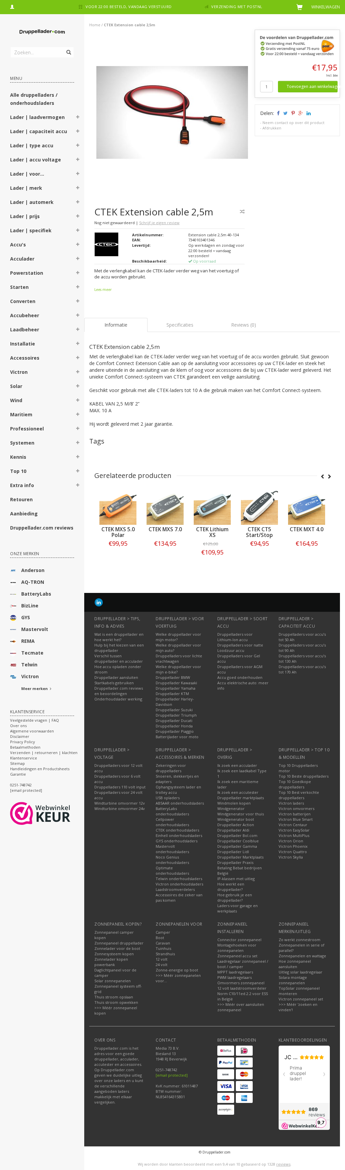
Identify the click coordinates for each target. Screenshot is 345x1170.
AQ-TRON (32, 582)
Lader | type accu (31, 145)
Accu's (18, 244)
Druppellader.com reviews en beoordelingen (118, 691)
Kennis (18, 457)
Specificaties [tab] (179, 325)
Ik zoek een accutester (237, 792)
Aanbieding (24, 513)
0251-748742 (21, 784)
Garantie (18, 774)
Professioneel (27, 428)
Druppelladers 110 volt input (120, 786)
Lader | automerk (32, 202)
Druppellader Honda (174, 725)
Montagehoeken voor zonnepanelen (236, 947)
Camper (163, 932)
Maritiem (21, 414)
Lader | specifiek (31, 230)
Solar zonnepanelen (112, 980)
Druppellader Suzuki (174, 709)
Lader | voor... (27, 174)
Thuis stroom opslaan (113, 996)
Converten (22, 301)
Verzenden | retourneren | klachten (43, 752)
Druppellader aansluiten (116, 677)
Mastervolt (34, 629)
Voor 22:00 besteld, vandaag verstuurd (129, 6)
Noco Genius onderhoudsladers (172, 859)
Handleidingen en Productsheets (39, 768)
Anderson (32, 570)
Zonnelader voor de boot (117, 948)
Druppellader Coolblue (238, 840)
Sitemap (17, 763)
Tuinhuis (163, 948)
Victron (19, 372)
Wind (16, 400)
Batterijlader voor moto (177, 736)
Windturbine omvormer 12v (119, 803)
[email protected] (172, 1075)
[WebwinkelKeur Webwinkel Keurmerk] (52, 813)
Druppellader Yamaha (175, 688)
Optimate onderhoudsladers (172, 870)
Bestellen (119, 557)
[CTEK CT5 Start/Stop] (213, 506)
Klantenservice (23, 757)
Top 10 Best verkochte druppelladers (299, 795)
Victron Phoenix (293, 846)
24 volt (161, 964)
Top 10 (18, 471)
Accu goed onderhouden (239, 677)
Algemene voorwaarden (32, 730)
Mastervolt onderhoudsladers (172, 849)
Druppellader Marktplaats (240, 857)
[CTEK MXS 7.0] (119, 506)
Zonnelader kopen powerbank (111, 962)
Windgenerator (231, 808)
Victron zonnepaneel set (301, 998)
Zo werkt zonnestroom (299, 939)
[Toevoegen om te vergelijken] (242, 211)
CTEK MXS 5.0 (308, 529)
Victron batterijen (295, 813)
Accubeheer (24, 315)
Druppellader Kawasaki (176, 682)
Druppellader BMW (173, 677)
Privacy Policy (22, 741)
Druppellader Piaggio (175, 731)
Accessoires (24, 358)
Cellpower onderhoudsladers (172, 822)
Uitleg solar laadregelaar (300, 971)
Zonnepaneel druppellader (119, 943)
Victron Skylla (291, 857)
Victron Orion (291, 840)
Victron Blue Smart (296, 819)
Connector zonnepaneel (239, 939)
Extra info (22, 485)
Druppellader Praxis (235, 862)
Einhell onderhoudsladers (179, 835)
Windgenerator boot (235, 819)
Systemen (22, 443)
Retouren (21, 499)
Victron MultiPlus (294, 835)
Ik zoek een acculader (237, 765)
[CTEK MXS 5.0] (308, 506)
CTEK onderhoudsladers (177, 830)
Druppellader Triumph (176, 715)
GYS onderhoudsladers (176, 840)
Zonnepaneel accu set (237, 955)
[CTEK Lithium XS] (166, 506)
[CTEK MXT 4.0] (261, 506)
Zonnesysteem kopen (114, 953)
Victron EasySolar (294, 830)
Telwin (29, 664)
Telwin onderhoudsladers (179, 878)
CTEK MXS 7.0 (119, 529)
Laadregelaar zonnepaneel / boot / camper (242, 964)
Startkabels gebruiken (114, 682)
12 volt (161, 959)
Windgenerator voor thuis (240, 813)
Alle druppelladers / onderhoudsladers (34, 99)
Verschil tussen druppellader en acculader (118, 658)
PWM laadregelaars (234, 977)
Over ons (18, 725)
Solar (16, 386)
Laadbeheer (24, 329)
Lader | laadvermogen (37, 117)
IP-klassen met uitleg (236, 878)
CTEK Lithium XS (167, 532)
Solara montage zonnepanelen (293, 980)
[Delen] (277, 113)
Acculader (22, 259)
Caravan (163, 943)
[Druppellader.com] (42, 32)
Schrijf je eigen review (159, 222)
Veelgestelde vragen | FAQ (34, 720)
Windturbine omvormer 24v (119, 808)
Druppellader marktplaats (240, 797)
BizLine (29, 605)
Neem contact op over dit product (293, 122)
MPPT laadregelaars (235, 971)
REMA (28, 641)
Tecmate (32, 653)
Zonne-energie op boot (177, 969)
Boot (160, 937)
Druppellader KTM (172, 693)
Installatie (22, 343)
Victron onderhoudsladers (179, 884)
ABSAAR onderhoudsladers (180, 803)
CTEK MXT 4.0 (261, 529)
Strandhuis (165, 953)
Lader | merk (26, 188)
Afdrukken (271, 127)
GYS (25, 617)
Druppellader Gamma (237, 846)
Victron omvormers (296, 808)
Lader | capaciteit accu (38, 131)
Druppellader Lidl (233, 851)
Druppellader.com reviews (41, 527)
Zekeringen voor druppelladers (171, 768)
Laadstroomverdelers (175, 889)
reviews (283, 1164)
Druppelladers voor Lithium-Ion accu (235, 637)
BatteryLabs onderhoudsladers (172, 811)
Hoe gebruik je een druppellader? (234, 897)
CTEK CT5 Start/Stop (213, 532)
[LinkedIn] (98, 602)
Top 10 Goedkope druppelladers (295, 784)
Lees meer (103, 289)
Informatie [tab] (115, 325)
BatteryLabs (36, 594)
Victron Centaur (293, 824)
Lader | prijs (25, 216)
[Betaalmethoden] (225, 1051)
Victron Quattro (293, 851)
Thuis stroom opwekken (116, 1002)
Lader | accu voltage (35, 159)
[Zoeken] (68, 49)
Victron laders (291, 803)
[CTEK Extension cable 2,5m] (172, 114)
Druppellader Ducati (174, 720)
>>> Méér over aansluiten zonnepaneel (240, 1007)
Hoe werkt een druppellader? (230, 886)
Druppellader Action (235, 824)
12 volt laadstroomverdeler (241, 988)
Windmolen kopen (234, 803)
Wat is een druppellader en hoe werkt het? (119, 637)
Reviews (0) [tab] (243, 325)
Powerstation (26, 273)
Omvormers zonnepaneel (240, 982)
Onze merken (24, 554)
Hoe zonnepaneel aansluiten (295, 964)
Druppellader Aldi (233, 830)
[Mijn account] (12, 6)
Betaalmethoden (25, 747)
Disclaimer (19, 736)
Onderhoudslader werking (118, 698)
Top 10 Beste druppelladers (303, 776)
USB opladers (168, 797)
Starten (19, 287)
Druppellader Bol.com (237, 835)
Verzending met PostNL (236, 6)
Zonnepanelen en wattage (302, 955)
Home (94, 24)
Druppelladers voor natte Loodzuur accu (240, 647)
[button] (78, 118)
